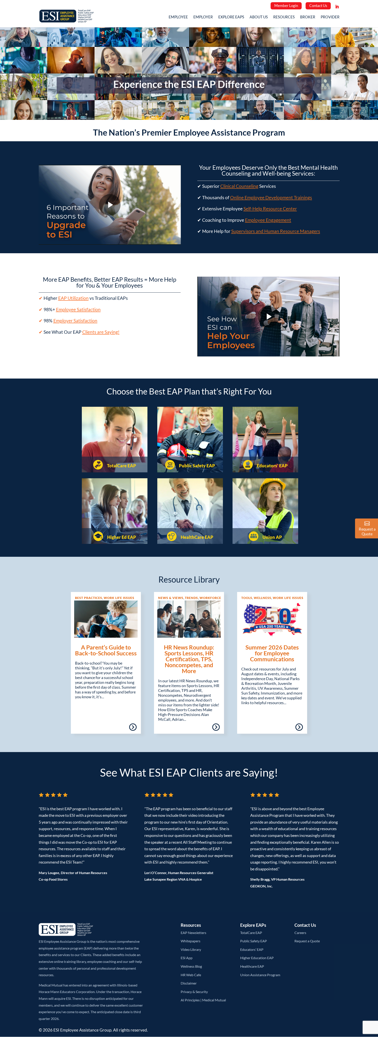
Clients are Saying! (100, 332)
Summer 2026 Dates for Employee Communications (272, 653)
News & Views (170, 598)
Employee (178, 17)
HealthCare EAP (196, 537)
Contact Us (318, 5)
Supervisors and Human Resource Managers (275, 231)
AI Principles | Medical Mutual (203, 1000)
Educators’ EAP (272, 465)
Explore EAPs (231, 17)
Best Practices (88, 598)
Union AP (272, 537)
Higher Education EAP (257, 958)
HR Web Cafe (191, 975)
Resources (284, 17)
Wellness (262, 598)
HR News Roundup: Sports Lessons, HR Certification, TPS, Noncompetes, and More (189, 659)
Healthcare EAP (252, 966)
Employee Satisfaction (78, 309)
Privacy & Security (194, 992)
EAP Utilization (73, 298)
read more (120, 728)
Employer (203, 17)
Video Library (191, 949)
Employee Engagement (268, 220)
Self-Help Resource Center (270, 208)
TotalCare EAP (121, 465)
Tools (246, 598)
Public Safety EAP (196, 465)
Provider (330, 17)
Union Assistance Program (260, 975)
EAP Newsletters (193, 933)
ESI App (186, 958)
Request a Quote (307, 941)
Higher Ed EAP (121, 537)
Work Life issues (119, 598)
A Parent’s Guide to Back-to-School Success (106, 650)
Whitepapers (190, 941)
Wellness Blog (191, 966)
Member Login (286, 5)
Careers (300, 933)
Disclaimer (189, 983)
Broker (307, 17)
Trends (191, 598)
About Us (259, 17)
